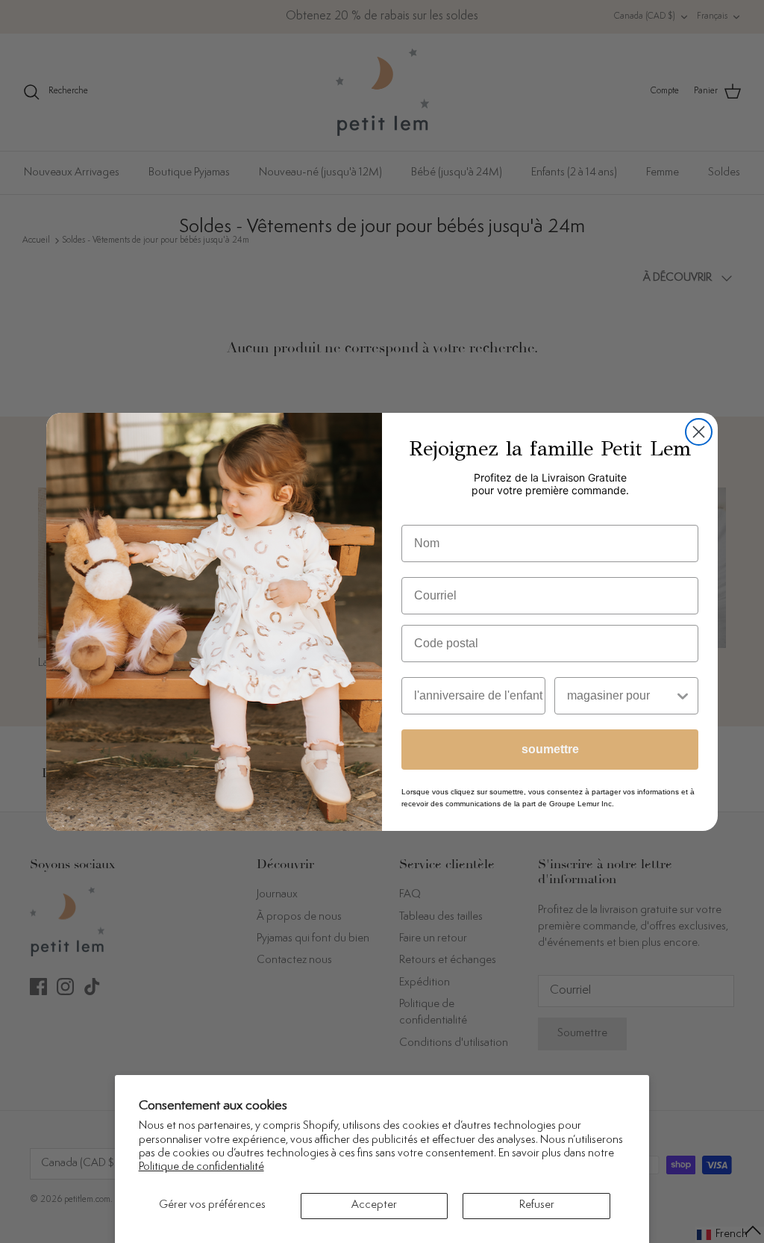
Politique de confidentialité (201, 1167)
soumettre (550, 749)
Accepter (374, 1205)
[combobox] (620, 696)
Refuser (536, 1205)
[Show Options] (683, 696)
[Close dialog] (699, 432)
